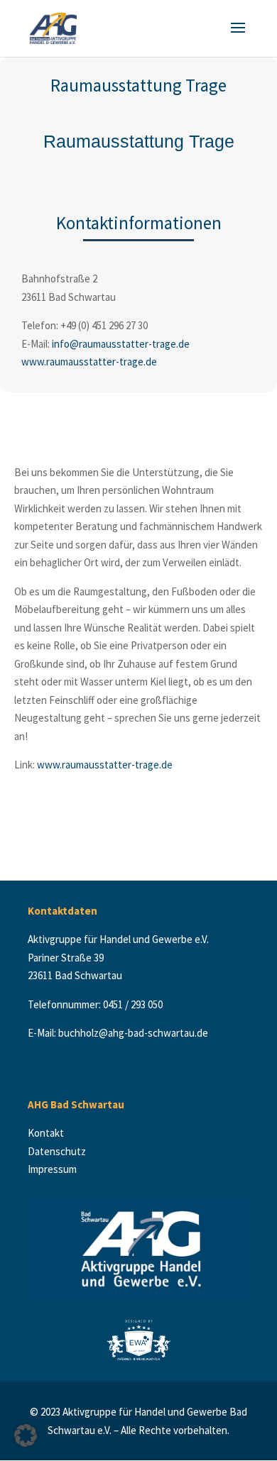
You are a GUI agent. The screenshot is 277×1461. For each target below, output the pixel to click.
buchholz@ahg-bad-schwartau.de (133, 1033)
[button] (25, 1435)
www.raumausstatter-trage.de (89, 361)
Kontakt (49, 1133)
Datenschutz (58, 1151)
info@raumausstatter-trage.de (121, 344)
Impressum (52, 1169)
